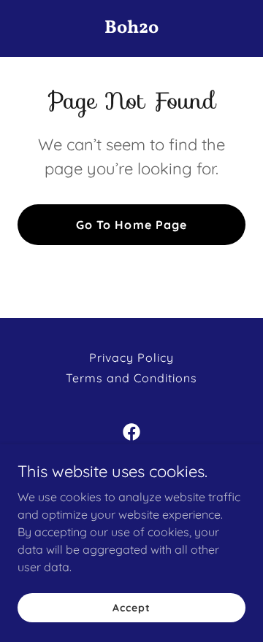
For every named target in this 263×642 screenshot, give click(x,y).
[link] (131, 28)
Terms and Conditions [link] (131, 378)
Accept (131, 607)
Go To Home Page (131, 224)
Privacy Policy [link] (131, 357)
